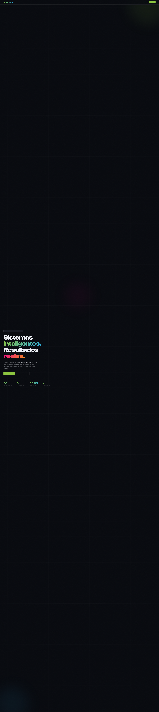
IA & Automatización (78, 2)
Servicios (70, 2)
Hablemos (152, 2)
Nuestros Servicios (22, 373)
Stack (93, 2)
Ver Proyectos (9, 373)
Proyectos (87, 2)
